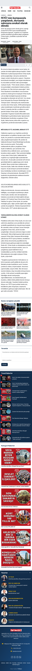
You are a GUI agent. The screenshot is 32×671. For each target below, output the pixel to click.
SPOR (24, 663)
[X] (14, 657)
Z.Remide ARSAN (13, 613)
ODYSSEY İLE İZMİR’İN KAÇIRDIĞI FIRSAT (19, 615)
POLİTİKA (20, 11)
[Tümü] (30, 572)
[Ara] (29, 8)
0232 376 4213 (17, 648)
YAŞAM (28, 663)
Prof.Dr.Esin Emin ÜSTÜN (15, 598)
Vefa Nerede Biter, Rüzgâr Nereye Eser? (19, 579)
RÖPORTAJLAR (16, 664)
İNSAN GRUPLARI (13, 600)
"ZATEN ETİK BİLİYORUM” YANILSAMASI (19, 607)
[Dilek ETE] (4, 621)
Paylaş (4, 64)
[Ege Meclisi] (15, 7)
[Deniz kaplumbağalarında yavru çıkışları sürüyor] (8, 321)
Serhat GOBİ (12, 591)
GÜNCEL (3, 11)
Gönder (4, 364)
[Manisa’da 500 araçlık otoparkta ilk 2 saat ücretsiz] (24, 307)
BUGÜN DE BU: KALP (13, 593)
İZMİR (9, 11)
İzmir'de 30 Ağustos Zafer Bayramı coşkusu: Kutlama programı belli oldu (8, 314)
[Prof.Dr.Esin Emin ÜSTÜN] (4, 599)
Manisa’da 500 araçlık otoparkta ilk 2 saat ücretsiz (22, 314)
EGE (14, 11)
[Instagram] (17, 657)
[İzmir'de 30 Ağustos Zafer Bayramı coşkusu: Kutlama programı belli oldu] (8, 307)
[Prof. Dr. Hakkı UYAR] (4, 585)
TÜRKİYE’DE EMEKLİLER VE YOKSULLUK (19, 622)
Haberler (3, 15)
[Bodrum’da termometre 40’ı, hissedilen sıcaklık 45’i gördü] (8, 335)
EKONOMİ (27, 11)
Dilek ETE (11, 620)
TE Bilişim (19, 668)
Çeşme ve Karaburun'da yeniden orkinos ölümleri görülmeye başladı (23, 341)
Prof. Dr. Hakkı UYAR (14, 583)
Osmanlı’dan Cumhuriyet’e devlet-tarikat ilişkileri (18, 586)
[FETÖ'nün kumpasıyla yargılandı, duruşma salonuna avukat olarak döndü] (16, 53)
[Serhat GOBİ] (4, 592)
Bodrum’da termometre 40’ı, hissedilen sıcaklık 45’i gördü (7, 341)
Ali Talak (11, 577)
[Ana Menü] (1, 7)
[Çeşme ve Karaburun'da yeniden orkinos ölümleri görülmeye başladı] (24, 335)
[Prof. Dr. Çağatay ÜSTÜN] (4, 606)
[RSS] (20, 657)
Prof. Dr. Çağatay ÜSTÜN (15, 605)
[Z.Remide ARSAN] (4, 614)
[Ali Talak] (4, 578)
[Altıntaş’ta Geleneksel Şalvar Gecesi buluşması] (24, 321)
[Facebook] (12, 657)
